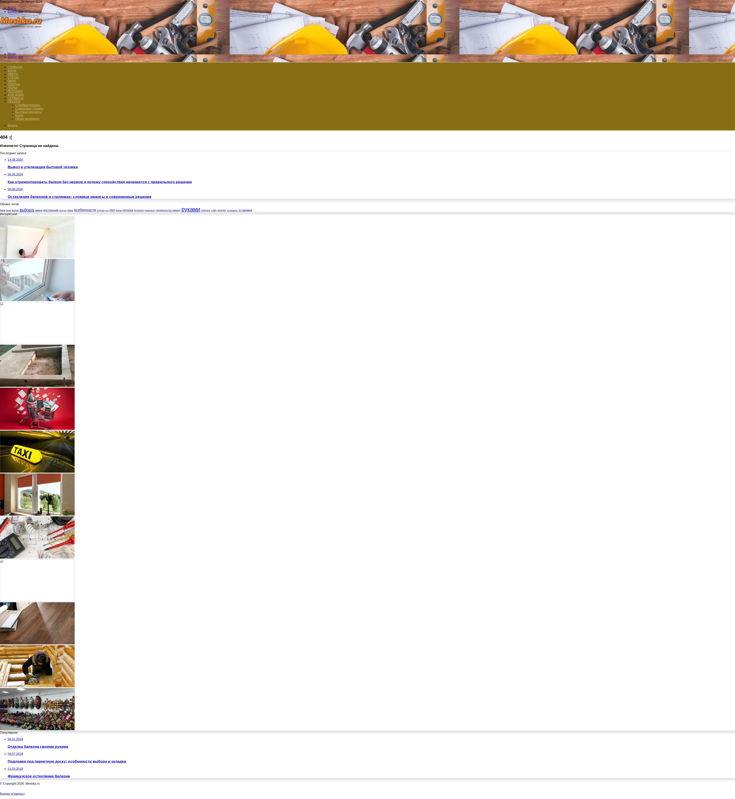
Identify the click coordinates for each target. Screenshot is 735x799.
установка (245, 210)
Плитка (14, 84)
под (107, 210)
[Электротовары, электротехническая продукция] (37, 557)
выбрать (27, 210)
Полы (12, 87)
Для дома (16, 94)
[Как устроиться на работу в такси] (37, 471)
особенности (85, 210)
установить (232, 210)
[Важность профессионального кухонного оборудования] (37, 343)
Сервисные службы (29, 108)
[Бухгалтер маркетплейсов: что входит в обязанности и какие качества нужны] (37, 428)
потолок (139, 210)
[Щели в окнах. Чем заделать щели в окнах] (37, 300)
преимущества (164, 210)
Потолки (15, 91)
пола (119, 210)
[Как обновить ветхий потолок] (37, 257)
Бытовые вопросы (28, 112)
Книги (19, 115)
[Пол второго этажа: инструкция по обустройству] (37, 686)
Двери (13, 74)
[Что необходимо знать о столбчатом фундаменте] (37, 600)
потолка (127, 210)
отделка (101, 210)
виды (8, 210)
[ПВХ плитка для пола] (37, 643)
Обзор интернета (27, 119)
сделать (205, 210)
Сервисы (16, 98)
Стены (13, 77)
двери (38, 210)
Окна (12, 81)
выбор (15, 210)
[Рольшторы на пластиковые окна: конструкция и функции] (37, 514)
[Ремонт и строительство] (21, 47)
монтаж (62, 210)
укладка (221, 210)
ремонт (176, 210)
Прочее (14, 101)
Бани (12, 70)
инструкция (50, 210)
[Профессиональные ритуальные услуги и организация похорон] (37, 729)
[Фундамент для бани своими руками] (37, 385)
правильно (150, 210)
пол (112, 210)
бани (2, 210)
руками (190, 209)
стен (214, 210)
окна (70, 210)
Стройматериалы (27, 105)
